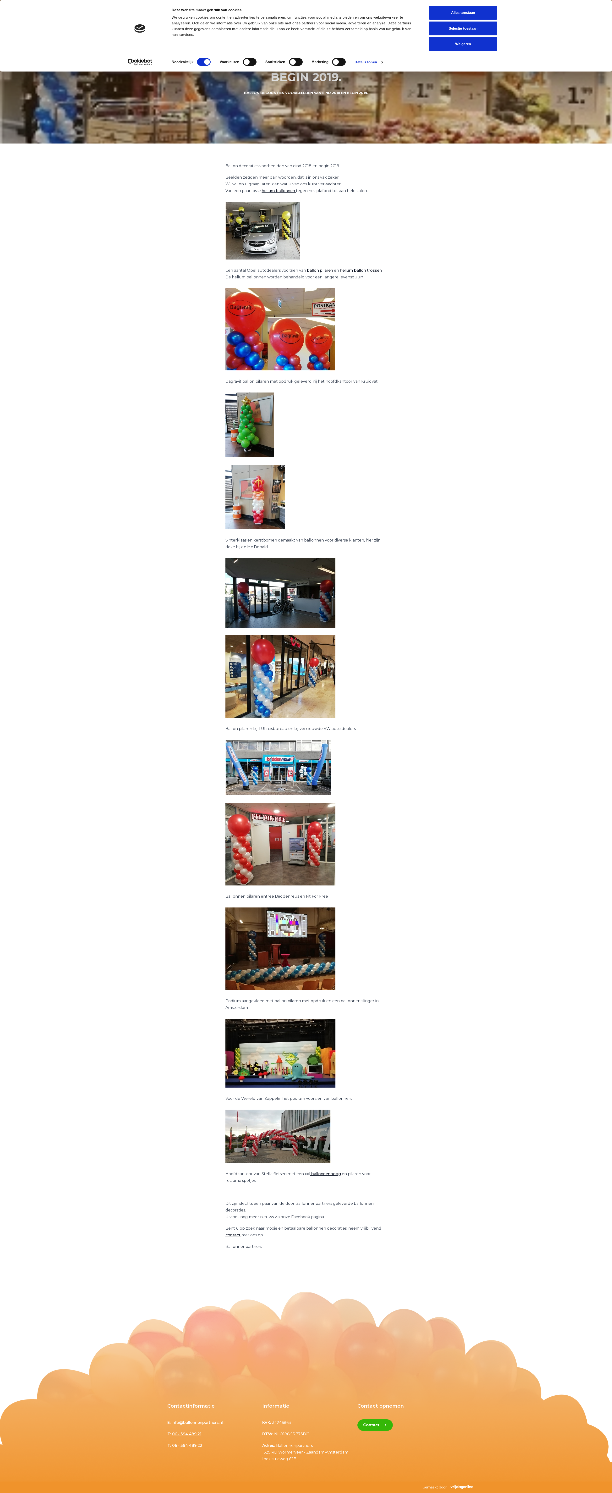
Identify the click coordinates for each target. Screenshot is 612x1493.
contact (233, 1235)
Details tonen (366, 62)
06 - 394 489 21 (186, 1434)
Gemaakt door (434, 1487)
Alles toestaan (463, 13)
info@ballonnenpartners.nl (197, 1422)
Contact (375, 1425)
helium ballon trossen (361, 270)
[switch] (250, 62)
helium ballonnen (279, 190)
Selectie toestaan (463, 28)
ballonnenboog (325, 1174)
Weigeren (463, 44)
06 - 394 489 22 (187, 1445)
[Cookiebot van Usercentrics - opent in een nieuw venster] (140, 62)
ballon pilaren (320, 270)
